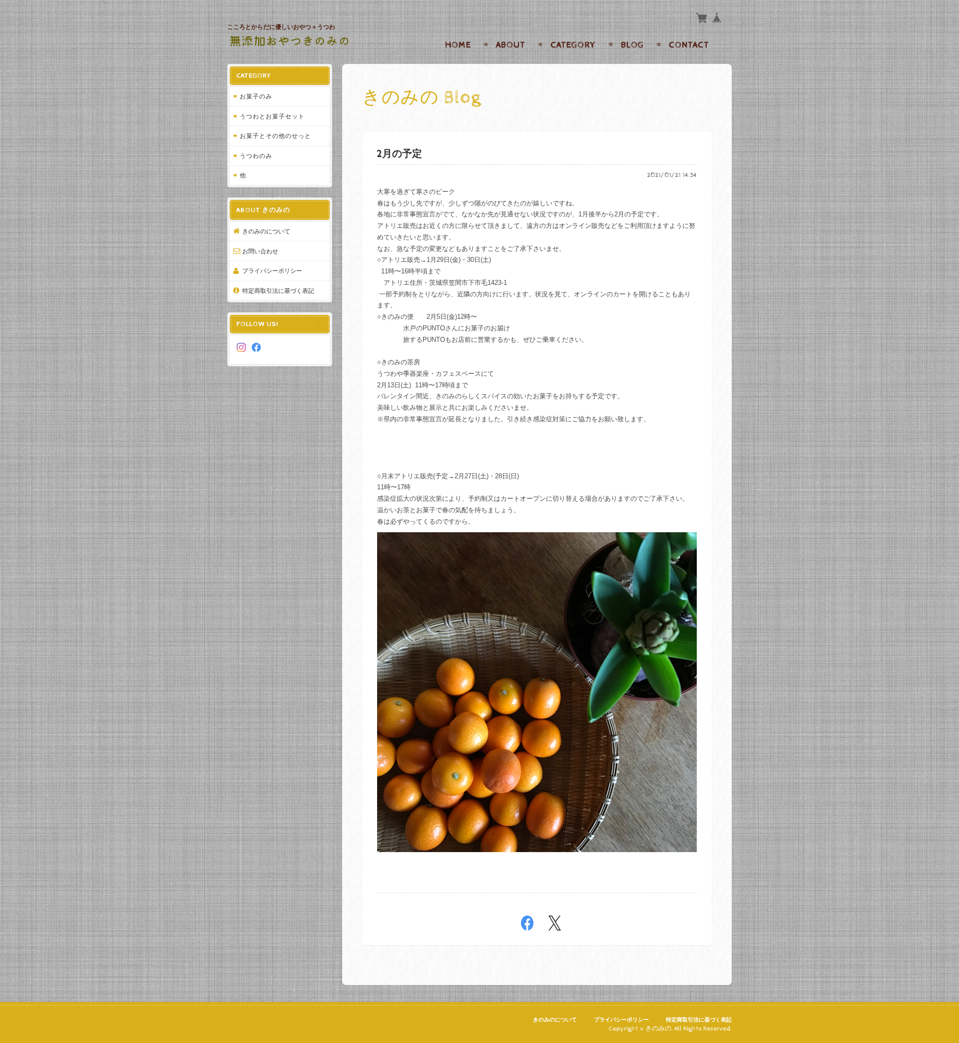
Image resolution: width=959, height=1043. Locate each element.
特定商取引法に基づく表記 (278, 290)
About (510, 45)
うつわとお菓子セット (272, 116)
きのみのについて (266, 231)
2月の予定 (399, 154)
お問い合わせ (260, 251)
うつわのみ (256, 155)
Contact (689, 45)
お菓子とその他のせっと (275, 135)
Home (458, 45)
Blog (632, 45)
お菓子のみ (256, 96)
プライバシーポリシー (272, 270)
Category (573, 45)
